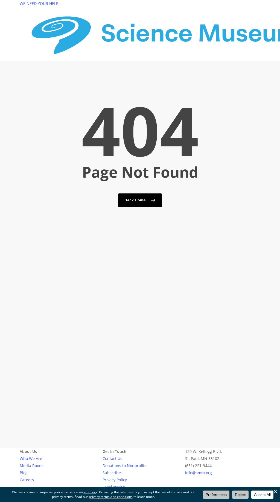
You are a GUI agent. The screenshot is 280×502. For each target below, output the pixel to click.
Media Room (31, 465)
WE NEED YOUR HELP (39, 3)
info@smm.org (198, 472)
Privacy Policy (115, 479)
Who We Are (31, 458)
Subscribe (112, 472)
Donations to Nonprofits (124, 465)
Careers (27, 479)
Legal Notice (114, 486)
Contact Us (112, 458)
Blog (24, 472)
